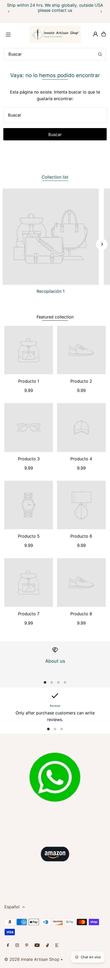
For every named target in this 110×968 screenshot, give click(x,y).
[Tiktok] (47, 945)
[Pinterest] (26, 945)
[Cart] (104, 34)
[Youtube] (37, 945)
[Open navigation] (14, 34)
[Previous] (9, 11)
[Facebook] (8, 945)
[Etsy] (56, 945)
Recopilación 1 (51, 291)
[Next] (101, 11)
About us (55, 661)
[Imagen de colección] (51, 237)
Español (12, 906)
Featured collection (55, 316)
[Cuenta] (95, 34)
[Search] (100, 54)
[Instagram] (17, 945)
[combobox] (55, 54)
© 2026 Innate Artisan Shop (31, 959)
